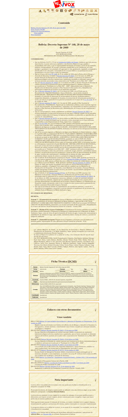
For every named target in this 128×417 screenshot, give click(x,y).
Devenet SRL (47, 414)
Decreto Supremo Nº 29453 (48, 91)
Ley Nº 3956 (43, 123)
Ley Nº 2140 (53, 74)
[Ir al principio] (95, 261)
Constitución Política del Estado (68, 62)
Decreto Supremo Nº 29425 (65, 76)
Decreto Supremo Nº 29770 (48, 118)
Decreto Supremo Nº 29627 (48, 103)
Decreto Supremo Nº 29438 (49, 82)
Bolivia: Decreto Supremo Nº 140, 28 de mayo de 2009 (48, 28)
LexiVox (34, 412)
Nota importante (36, 34)
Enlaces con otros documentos (40, 31)
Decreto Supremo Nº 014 (57, 173)
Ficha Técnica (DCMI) (38, 29)
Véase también (38, 33)
